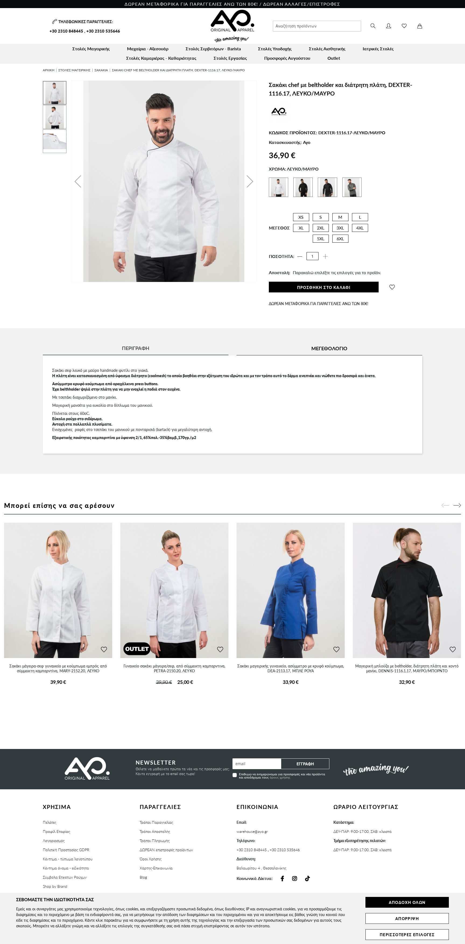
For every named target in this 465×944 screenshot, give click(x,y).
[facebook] (282, 878)
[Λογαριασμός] (388, 26)
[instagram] (294, 878)
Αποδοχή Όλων (407, 902)
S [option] (320, 217)
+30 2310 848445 (66, 31)
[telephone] (54, 21)
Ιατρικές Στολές (378, 48)
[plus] (325, 256)
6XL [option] (340, 238)
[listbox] (330, 229)
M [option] (340, 217)
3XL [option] (340, 228)
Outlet (333, 58)
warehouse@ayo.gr (252, 831)
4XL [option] (360, 228)
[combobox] (317, 26)
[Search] (373, 26)
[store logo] (232, 26)
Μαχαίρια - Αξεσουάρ (147, 48)
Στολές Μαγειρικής (91, 48)
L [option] (360, 217)
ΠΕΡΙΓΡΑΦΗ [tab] (135, 348)
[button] (78, 181)
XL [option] (301, 228)
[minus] (299, 256)
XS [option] (301, 217)
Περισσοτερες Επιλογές (407, 934)
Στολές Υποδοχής (275, 48)
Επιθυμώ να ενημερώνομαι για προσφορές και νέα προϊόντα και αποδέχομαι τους (282, 775)
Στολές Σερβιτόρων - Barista (213, 48)
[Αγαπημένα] (404, 26)
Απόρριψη (407, 918)
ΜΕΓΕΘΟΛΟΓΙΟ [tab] (329, 348)
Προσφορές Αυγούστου (287, 58)
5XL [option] (320, 238)
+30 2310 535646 (103, 31)
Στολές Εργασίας (230, 58)
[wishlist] (392, 287)
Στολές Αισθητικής (327, 48)
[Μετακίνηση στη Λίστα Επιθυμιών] (104, 649)
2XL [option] (320, 228)
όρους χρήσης (280, 777)
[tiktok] (307, 878)
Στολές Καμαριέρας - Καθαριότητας (161, 58)
